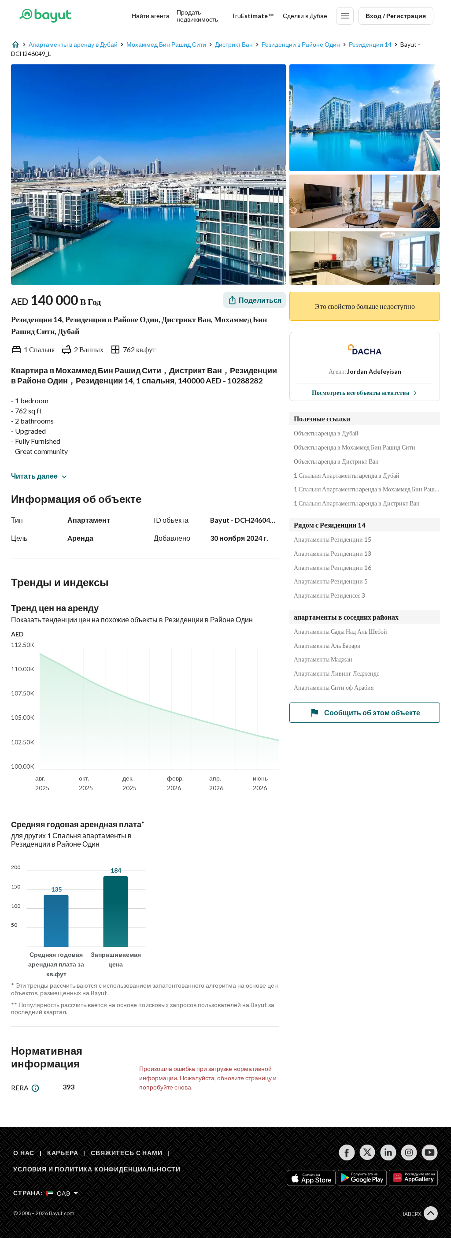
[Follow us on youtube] (429, 1152)
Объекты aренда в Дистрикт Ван (336, 461)
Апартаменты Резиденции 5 (331, 581)
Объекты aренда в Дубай (326, 433)
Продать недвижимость (197, 15)
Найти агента (151, 15)
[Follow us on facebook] (347, 1152)
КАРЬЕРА (62, 1152)
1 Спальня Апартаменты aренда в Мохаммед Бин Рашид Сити (367, 489)
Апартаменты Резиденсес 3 (329, 595)
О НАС (23, 1152)
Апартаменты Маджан (323, 659)
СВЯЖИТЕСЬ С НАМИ (126, 1152)
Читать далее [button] (34, 476)
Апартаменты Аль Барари (327, 645)
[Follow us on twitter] (367, 1152)
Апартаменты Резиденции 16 (332, 567)
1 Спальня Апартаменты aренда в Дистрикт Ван (357, 503)
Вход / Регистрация (396, 15)
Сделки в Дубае (305, 15)
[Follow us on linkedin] (388, 1152)
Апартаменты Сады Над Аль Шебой (340, 631)
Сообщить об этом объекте (372, 712)
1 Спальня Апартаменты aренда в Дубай (346, 475)
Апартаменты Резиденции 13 (332, 553)
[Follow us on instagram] (409, 1152)
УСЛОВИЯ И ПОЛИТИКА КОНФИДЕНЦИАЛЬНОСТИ (97, 1169)
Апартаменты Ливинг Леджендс (336, 673)
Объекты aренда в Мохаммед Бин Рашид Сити (354, 447)
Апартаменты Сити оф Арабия (333, 687)
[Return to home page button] (45, 16)
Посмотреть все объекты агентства (360, 392)
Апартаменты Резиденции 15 (332, 539)
